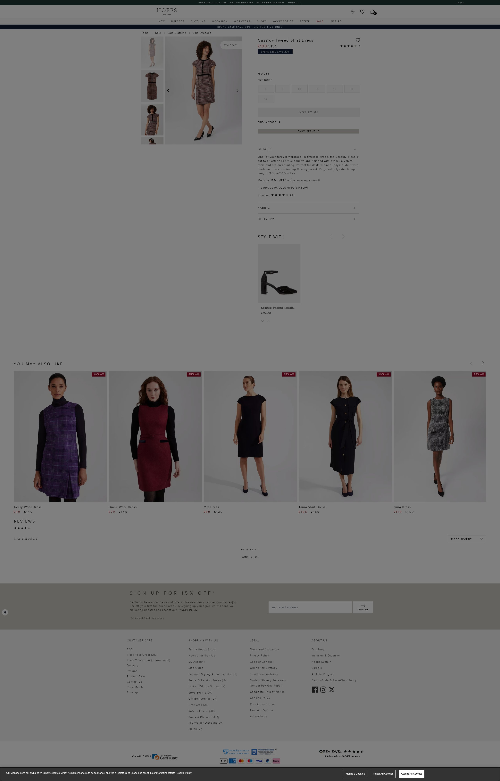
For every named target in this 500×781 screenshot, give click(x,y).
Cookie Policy (184, 773)
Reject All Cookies (383, 774)
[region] (250, 774)
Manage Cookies (355, 774)
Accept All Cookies (411, 774)
